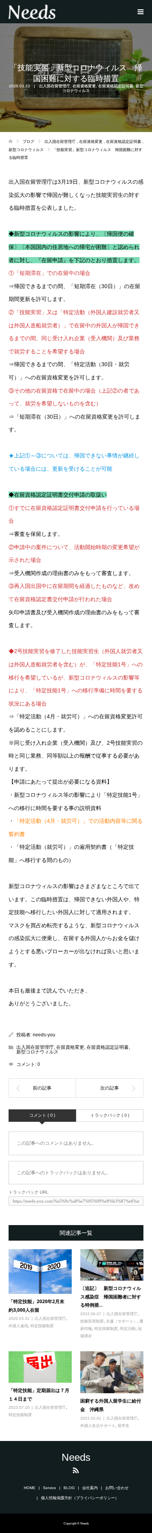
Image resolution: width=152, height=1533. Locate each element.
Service (49, 1488)
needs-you (44, 1035)
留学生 (123, 1426)
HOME (29, 1488)
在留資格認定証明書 (115, 86)
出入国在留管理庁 (54, 86)
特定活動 (128, 1328)
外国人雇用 (18, 1326)
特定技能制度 (42, 1326)
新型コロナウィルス (37, 1052)
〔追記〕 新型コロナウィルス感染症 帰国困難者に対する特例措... (110, 1296)
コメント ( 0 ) (42, 1115)
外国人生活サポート (97, 1426)
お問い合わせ (117, 1488)
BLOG (69, 1488)
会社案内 (90, 1488)
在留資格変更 (84, 86)
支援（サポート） (121, 1321)
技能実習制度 (92, 1321)
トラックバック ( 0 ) (109, 1115)
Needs (76, 1457)
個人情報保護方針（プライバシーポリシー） (80, 1498)
